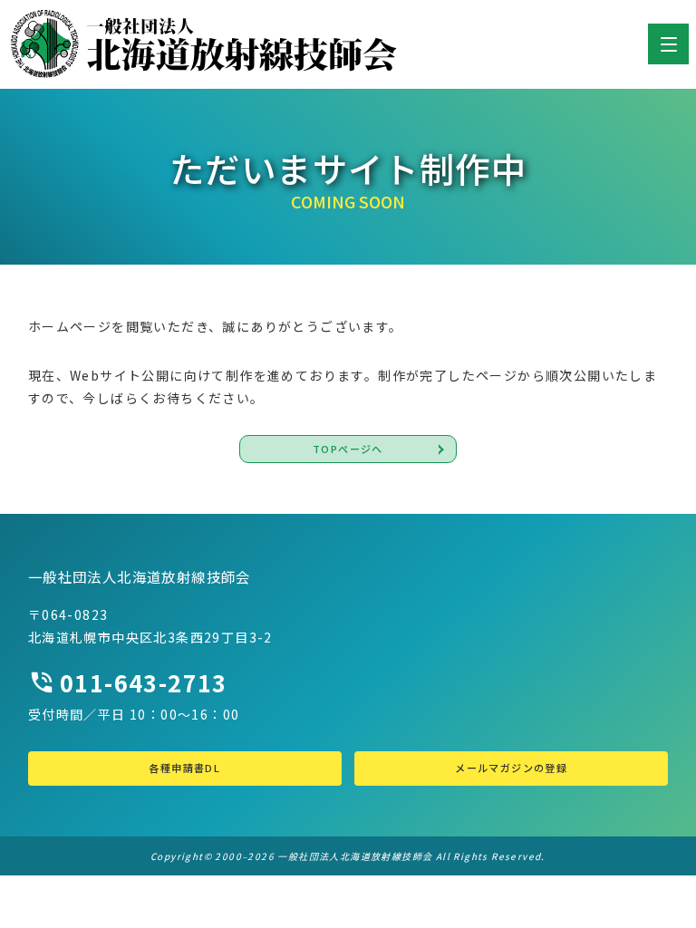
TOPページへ (348, 448)
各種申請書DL (184, 767)
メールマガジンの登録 (511, 767)
